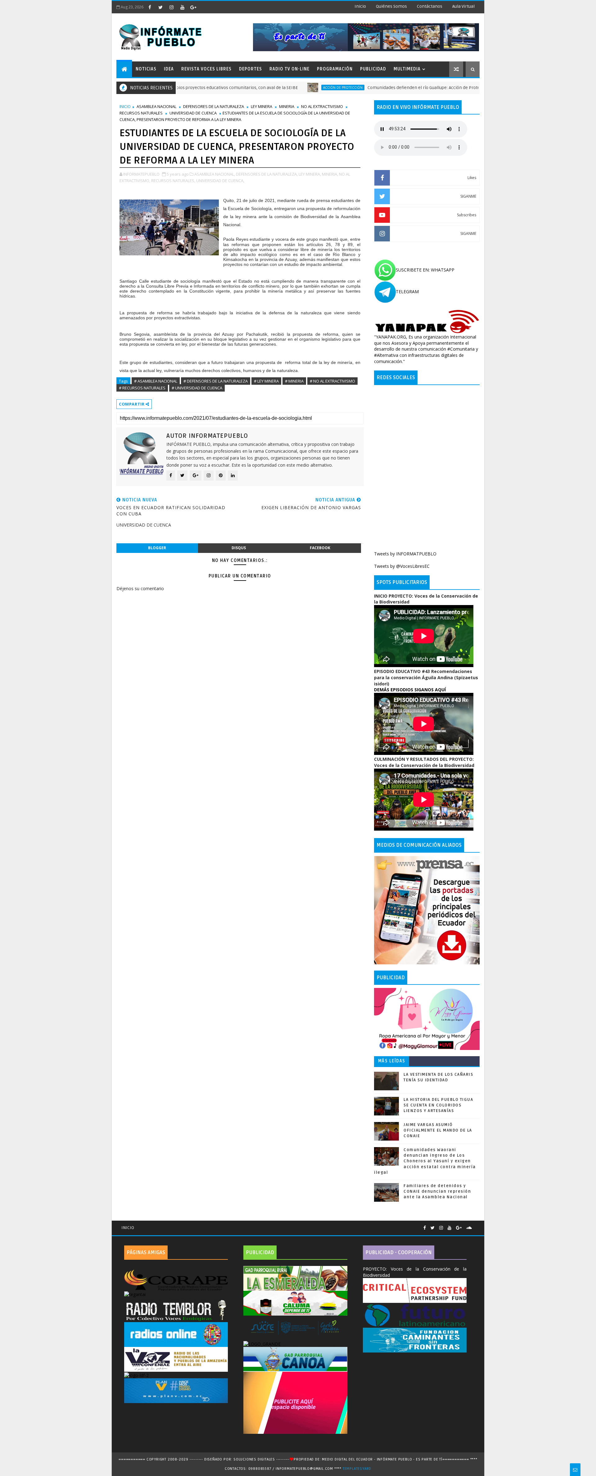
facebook (320, 547)
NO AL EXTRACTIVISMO (322, 106)
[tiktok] (204, 7)
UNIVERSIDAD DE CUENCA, (220, 180)
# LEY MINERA (266, 381)
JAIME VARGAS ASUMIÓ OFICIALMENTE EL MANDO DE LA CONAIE (438, 1130)
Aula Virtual (463, 6)
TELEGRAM (407, 291)
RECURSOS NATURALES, (173, 180)
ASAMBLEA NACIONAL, (214, 174)
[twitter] (160, 7)
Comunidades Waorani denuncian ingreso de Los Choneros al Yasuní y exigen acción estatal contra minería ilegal (425, 1161)
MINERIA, (330, 174)
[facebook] (149, 7)
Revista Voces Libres (206, 69)
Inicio (360, 6)
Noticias (146, 69)
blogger (157, 547)
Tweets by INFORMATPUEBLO (405, 554)
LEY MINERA (261, 106)
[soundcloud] (469, 1228)
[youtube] (182, 7)
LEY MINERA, (310, 174)
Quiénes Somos (391, 6)
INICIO (125, 106)
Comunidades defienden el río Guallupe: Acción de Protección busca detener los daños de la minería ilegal (423, 87)
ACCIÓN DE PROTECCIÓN (292, 87)
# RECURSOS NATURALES (142, 388)
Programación (335, 69)
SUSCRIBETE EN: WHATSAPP (425, 270)
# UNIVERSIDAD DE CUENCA (197, 388)
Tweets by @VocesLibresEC (402, 566)
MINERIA (286, 106)
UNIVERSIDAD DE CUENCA (193, 113)
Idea (169, 69)
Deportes (250, 69)
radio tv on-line (289, 69)
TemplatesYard (357, 1468)
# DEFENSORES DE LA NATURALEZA (215, 381)
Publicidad (373, 69)
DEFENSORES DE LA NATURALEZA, (267, 174)
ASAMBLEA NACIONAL (156, 106)
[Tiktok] (476, 1225)
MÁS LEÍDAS (391, 1061)
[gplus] (193, 7)
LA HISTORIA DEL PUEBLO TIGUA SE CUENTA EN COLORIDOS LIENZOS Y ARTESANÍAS (438, 1105)
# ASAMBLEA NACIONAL (155, 381)
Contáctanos (429, 6)
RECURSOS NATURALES (141, 113)
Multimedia (407, 69)
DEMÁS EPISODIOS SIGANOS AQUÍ (410, 690)
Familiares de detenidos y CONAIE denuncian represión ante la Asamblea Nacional (437, 1191)
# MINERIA (294, 381)
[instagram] (171, 7)
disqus (239, 547)
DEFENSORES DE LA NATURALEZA (213, 106)
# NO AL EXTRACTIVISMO (332, 381)
